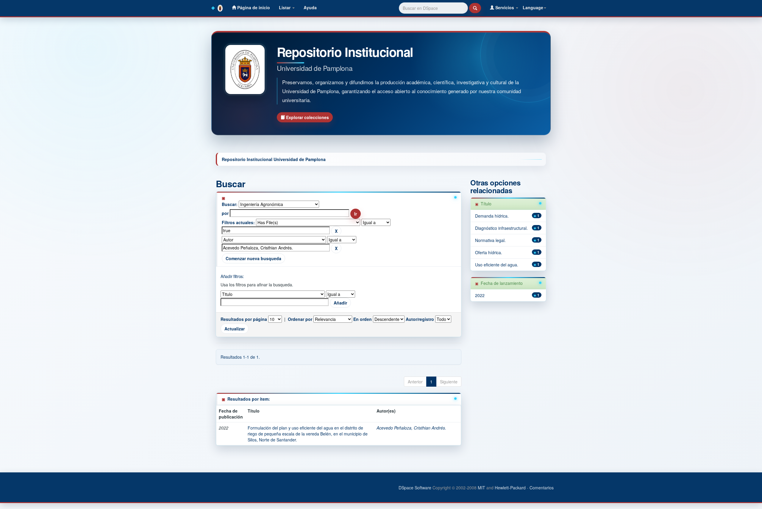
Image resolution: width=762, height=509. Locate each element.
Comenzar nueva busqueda (253, 258)
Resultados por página (244, 319)
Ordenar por (300, 319)
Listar (285, 7)
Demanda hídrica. (492, 216)
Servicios (504, 7)
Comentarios (542, 488)
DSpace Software (415, 488)
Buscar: (230, 204)
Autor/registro (420, 319)
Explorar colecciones (307, 117)
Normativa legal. (490, 240)
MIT (481, 488)
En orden (362, 319)
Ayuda (310, 7)
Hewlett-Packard (510, 488)
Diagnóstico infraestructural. (501, 228)
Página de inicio (253, 7)
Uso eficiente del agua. (496, 265)
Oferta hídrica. (488, 252)
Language (533, 7)
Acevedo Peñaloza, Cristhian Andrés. (411, 428)
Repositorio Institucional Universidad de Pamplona (274, 159)
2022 (480, 295)
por (225, 213)
